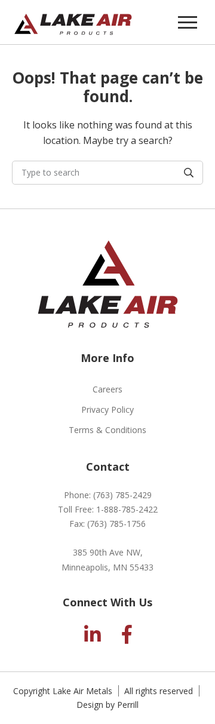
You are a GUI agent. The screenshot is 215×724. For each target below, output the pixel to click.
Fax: (107, 523)
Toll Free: (108, 509)
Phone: (108, 495)
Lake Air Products (73, 22)
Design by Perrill (107, 704)
